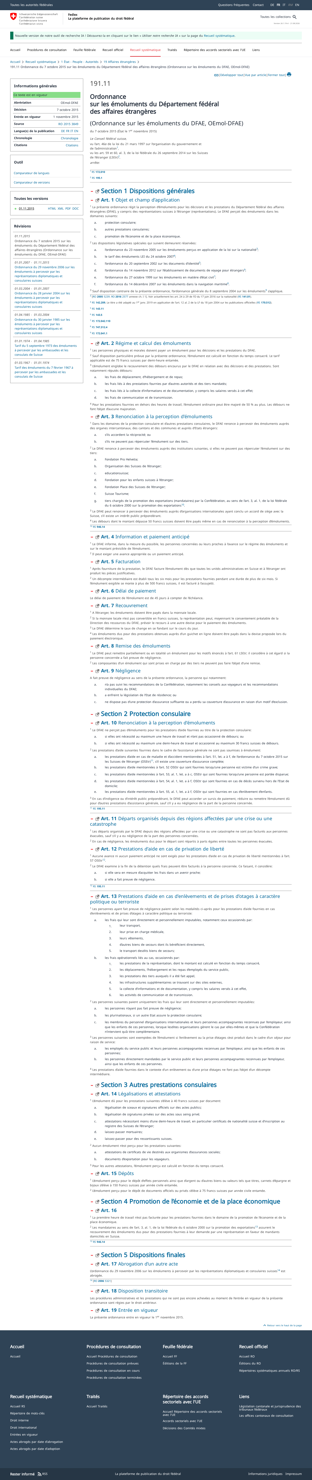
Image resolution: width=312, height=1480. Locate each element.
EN (297, 5)
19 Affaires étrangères (120, 62)
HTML (52, 208)
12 (104, 859)
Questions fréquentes (233, 5)
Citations (72, 145)
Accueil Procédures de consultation (112, 1356)
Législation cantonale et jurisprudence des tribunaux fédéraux (270, 1407)
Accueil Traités (97, 1406)
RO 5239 (101, 296)
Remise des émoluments (135, 645)
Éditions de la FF (175, 1363)
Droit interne (19, 1420)
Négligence (121, 670)
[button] (47, 50)
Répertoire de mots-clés (27, 1413)
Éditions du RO (250, 1363)
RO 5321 (102, 1280)
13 (256, 1226)
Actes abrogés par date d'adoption (35, 1448)
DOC (75, 208)
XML (61, 208)
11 (152, 760)
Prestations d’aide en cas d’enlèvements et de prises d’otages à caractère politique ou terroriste (185, 899)
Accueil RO (247, 1356)
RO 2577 (120, 296)
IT (284, 5)
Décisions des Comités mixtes (184, 1428)
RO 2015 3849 (68, 124)
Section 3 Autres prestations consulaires (159, 1084)
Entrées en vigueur (24, 1434)
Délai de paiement (128, 590)
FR (278, 5)
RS (98, 172)
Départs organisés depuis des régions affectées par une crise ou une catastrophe (181, 821)
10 (182, 504)
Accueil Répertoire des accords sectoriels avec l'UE (192, 1413)
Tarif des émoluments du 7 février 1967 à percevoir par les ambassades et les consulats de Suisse (44, 371)
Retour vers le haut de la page (282, 1325)
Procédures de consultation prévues (113, 1363)
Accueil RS (17, 1406)
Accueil (15, 62)
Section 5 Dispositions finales (143, 1254)
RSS (42, 1474)
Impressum (293, 1474)
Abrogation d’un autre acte (139, 1263)
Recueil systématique (219, 36)
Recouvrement (124, 605)
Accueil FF (170, 1356)
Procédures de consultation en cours (113, 1370)
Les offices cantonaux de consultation (266, 1415)
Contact (258, 5)
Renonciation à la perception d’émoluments (156, 416)
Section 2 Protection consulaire (146, 713)
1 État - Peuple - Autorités (79, 62)
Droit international (23, 1427)
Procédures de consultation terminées (114, 1377)
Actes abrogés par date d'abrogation (36, 1441)
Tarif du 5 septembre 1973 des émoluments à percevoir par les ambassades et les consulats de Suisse (46, 350)
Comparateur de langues (31, 173)
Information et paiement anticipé (145, 536)
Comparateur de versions (32, 182)
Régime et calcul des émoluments (146, 343)
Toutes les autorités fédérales (31, 5)
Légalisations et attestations (141, 1093)
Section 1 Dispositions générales (148, 190)
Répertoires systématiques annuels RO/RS (269, 1370)
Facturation (121, 561)
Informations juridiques (265, 1474)
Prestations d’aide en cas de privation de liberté (162, 848)
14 (278, 1270)
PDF (68, 208)
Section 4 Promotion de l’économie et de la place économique (190, 1201)
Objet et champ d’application (140, 199)
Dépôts (117, 1173)
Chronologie (69, 138)
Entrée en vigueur (129, 1310)
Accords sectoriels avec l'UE (182, 1420)
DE (272, 5)
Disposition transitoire (134, 1290)
